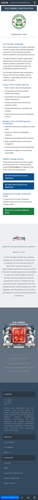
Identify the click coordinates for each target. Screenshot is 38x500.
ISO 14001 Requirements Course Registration (16, 177)
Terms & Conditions (11, 478)
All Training (8, 447)
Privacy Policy (9, 483)
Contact (7, 463)
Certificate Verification (10, 497)
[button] (20, 2)
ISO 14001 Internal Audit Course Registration (16, 186)
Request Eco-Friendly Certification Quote (17, 211)
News (6, 468)
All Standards (9, 442)
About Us (7, 452)
